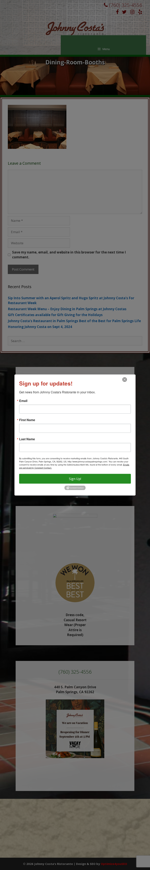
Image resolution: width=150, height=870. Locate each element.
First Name (27, 420)
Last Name (27, 439)
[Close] (124, 380)
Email (23, 400)
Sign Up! (75, 479)
